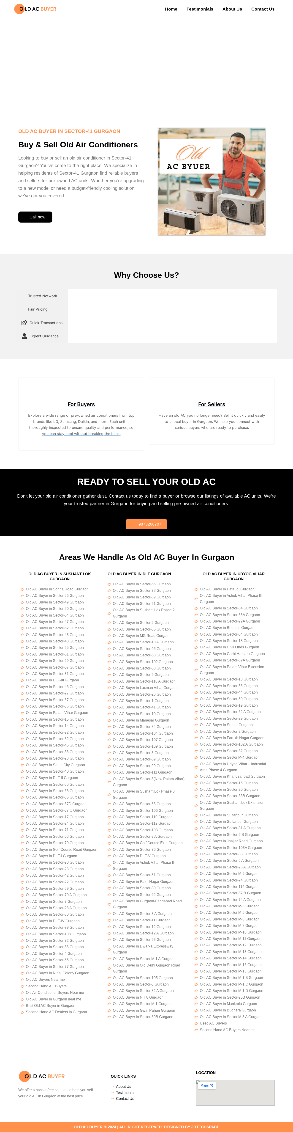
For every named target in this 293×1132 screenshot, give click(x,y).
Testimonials (200, 9)
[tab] (42, 296)
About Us (232, 9)
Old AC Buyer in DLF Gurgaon (139, 574)
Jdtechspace (205, 1127)
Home (171, 9)
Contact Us (263, 9)
